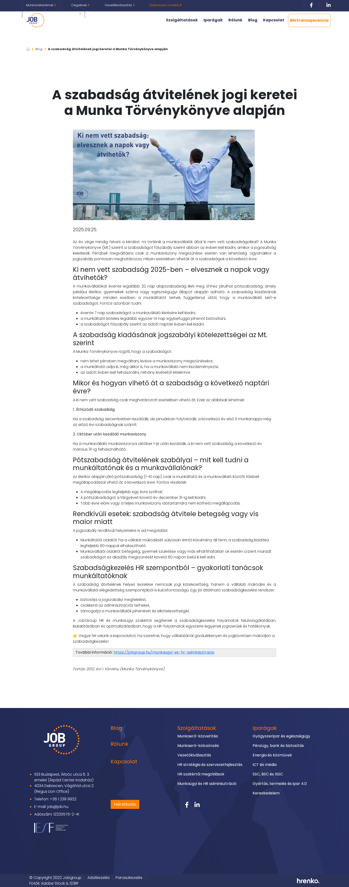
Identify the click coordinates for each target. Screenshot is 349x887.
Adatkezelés (98, 877)
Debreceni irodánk (165, 5)
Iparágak (213, 20)
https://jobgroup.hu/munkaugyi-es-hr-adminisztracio (163, 652)
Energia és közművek (272, 755)
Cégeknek (79, 5)
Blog (252, 20)
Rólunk (235, 20)
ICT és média (265, 764)
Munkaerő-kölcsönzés (198, 745)
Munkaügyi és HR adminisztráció (206, 783)
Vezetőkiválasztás (119, 5)
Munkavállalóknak (40, 5)
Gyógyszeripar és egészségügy (281, 736)
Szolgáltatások (182, 20)
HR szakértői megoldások (200, 774)
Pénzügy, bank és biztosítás (278, 745)
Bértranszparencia (309, 20)
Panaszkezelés (129, 877)
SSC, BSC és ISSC (268, 774)
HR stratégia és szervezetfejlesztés (209, 764)
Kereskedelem (266, 793)
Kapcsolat (273, 20)
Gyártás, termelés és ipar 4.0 (280, 783)
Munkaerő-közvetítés (197, 736)
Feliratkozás (125, 804)
